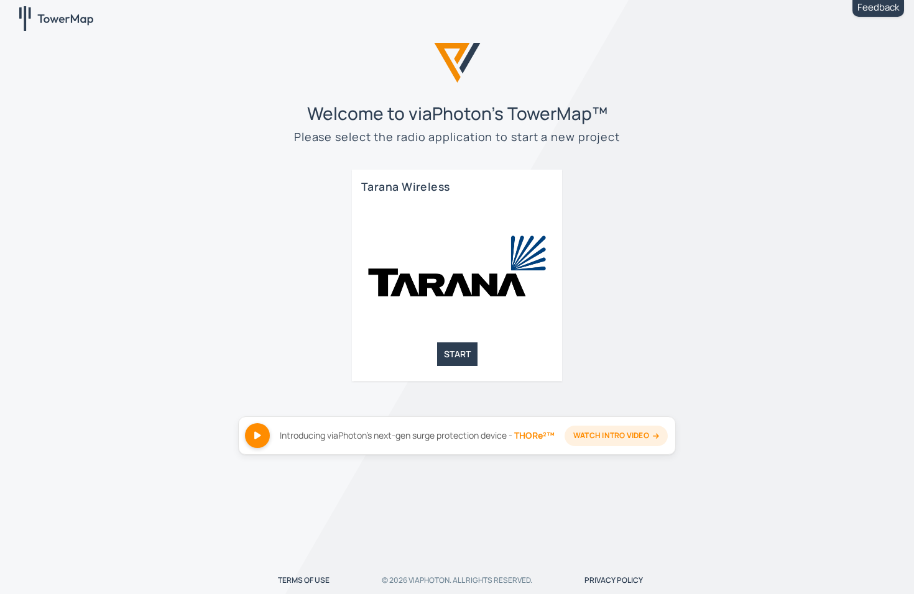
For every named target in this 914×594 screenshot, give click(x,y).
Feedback (878, 7)
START (457, 354)
